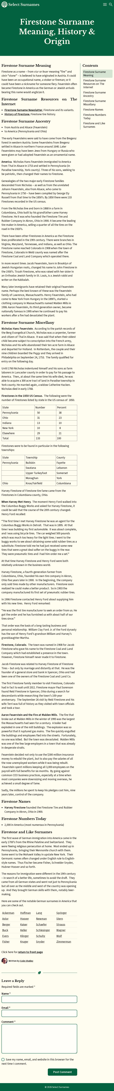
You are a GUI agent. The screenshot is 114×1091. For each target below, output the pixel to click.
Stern (59, 919)
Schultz (40, 936)
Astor (5, 919)
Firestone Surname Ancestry (94, 94)
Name (6, 993)
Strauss (60, 924)
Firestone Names (93, 109)
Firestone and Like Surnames (94, 125)
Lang (39, 913)
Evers (5, 936)
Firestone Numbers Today (94, 116)
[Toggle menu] (105, 4)
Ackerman (8, 913)
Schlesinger (43, 930)
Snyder (40, 941)
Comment (8, 1022)
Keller (23, 930)
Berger (6, 924)
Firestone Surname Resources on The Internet (94, 84)
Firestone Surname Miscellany (94, 102)
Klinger (24, 936)
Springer (61, 913)
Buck (5, 930)
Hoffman (25, 913)
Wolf (59, 936)
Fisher (6, 941)
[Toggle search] (111, 4)
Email (5, 1008)
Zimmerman (63, 941)
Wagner (60, 930)
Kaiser (23, 924)
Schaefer (41, 924)
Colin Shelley (26, 960)
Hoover (24, 919)
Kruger (24, 941)
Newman (41, 919)
